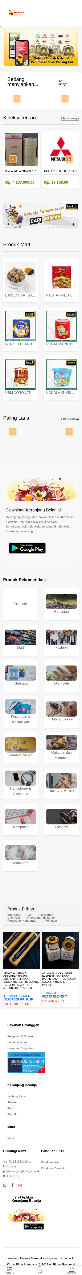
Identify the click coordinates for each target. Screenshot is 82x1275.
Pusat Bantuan (17, 1042)
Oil (29, 914)
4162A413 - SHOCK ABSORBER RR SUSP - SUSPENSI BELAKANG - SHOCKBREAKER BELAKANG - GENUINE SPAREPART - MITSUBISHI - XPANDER (21, 980)
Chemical (13, 917)
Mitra (10, 1138)
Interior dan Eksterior (41, 917)
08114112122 (12, 1176)
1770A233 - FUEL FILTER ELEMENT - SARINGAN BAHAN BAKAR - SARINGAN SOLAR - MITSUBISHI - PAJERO (59, 979)
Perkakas (50, 920)
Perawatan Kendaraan (22, 920)
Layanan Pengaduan (21, 1048)
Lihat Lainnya (62, 82)
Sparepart (14, 914)
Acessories (45, 914)
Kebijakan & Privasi (20, 1036)
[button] (37, 60)
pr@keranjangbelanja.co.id (21, 1171)
